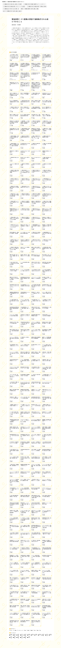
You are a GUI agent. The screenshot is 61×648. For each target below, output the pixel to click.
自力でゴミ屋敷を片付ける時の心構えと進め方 (12, 11)
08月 (47, 635)
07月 (11, 634)
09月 (43, 635)
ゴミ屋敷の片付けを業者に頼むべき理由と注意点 (36, 6)
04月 (18, 637)
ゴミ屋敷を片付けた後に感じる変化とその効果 (12, 4)
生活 (34, 630)
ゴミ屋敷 (15, 630)
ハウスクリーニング (20, 630)
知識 (37, 630)
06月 (15, 635)
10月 (40, 634)
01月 (29, 634)
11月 (36, 634)
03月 (22, 635)
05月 (18, 635)
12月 (33, 634)
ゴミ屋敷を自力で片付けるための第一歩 (11, 8)
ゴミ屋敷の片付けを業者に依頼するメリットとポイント (34, 4)
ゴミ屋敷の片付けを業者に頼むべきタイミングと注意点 (14, 6)
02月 (25, 635)
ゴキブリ (11, 630)
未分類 (19, 24)
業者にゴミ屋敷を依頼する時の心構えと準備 (29, 8)
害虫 (25, 630)
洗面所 (32, 630)
